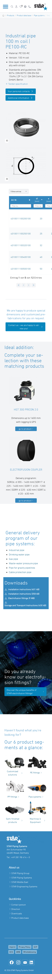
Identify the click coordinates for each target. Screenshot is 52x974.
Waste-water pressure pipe (23, 563)
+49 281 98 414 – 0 (20, 857)
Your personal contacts (19, 91)
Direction (15, 909)
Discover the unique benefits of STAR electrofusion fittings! (21, 692)
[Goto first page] (18, 285)
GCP (35, 947)
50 (41, 268)
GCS (11, 952)
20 (41, 218)
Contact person (18, 904)
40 (41, 257)
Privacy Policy (24, 947)
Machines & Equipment (35, 820)
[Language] (25, 7)
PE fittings (35, 772)
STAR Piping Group (20, 873)
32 (41, 245)
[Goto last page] (33, 285)
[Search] (12, 7)
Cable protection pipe (20, 572)
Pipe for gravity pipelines (22, 567)
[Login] (16, 7)
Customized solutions (12, 773)
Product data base (24, 15)
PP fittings (12, 796)
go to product (25, 429)
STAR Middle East (19, 882)
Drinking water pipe (19, 554)
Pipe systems (39, 15)
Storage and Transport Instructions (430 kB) (25, 605)
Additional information (18, 98)
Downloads (16, 913)
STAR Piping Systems (21, 877)
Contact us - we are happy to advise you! (23, 327)
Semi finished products (12, 820)
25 (41, 233)
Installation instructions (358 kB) (23, 593)
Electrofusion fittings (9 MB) (21, 598)
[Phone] (30, 7)
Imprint (12, 947)
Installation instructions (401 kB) (23, 589)
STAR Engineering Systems (24, 886)
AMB (18, 952)
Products (10, 15)
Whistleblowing (29, 952)
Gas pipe (13, 558)
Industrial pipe (16, 550)
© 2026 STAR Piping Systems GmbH (19, 970)
